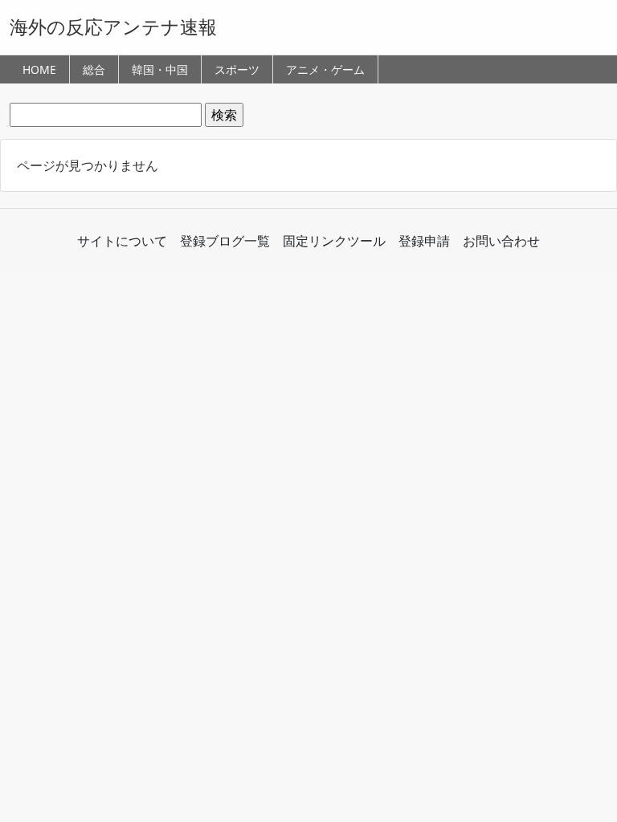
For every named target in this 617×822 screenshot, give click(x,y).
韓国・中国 (160, 69)
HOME (39, 69)
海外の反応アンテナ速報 (113, 26)
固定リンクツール (334, 241)
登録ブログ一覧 (225, 241)
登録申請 (424, 241)
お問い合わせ (501, 241)
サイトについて (122, 241)
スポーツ (237, 69)
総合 (94, 69)
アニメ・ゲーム (325, 69)
